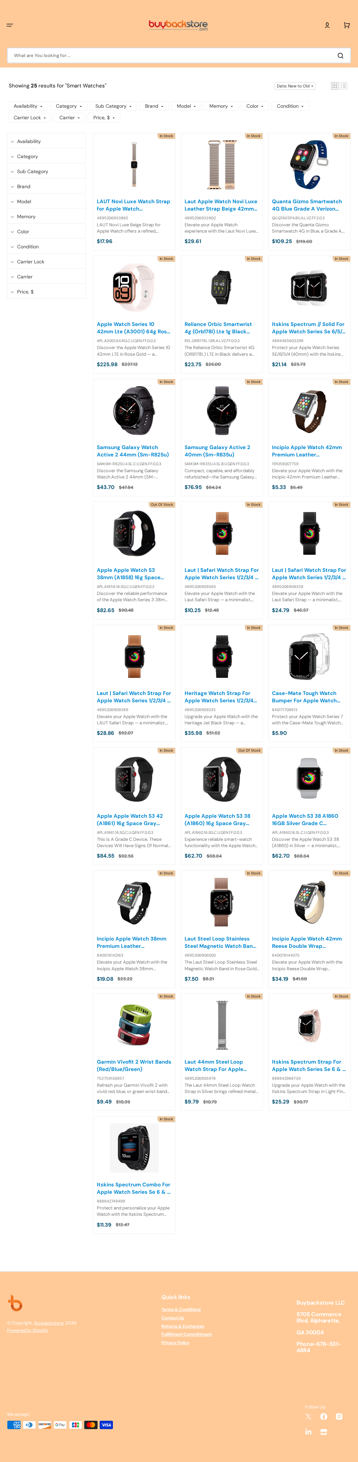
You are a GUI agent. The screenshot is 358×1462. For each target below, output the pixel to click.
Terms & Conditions (181, 1309)
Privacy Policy (175, 1343)
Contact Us (173, 1318)
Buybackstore (48, 1323)
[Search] (342, 55)
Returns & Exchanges (183, 1326)
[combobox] (179, 55)
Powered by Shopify (27, 1330)
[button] (9, 25)
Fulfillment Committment (187, 1334)
